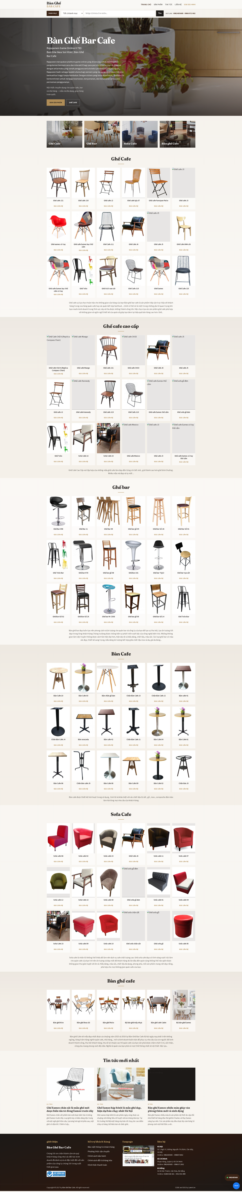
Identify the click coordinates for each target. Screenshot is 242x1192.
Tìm (160, 13)
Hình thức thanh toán (97, 1164)
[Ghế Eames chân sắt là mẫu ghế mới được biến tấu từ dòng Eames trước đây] (70, 1084)
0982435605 (178, 13)
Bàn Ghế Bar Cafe (68, 1187)
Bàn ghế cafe (121, 981)
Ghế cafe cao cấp (121, 326)
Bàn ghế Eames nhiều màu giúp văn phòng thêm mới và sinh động (169, 1109)
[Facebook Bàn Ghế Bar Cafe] (138, 1155)
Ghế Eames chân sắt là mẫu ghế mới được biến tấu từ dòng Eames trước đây (70, 1109)
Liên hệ (178, 4)
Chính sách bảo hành (97, 1156)
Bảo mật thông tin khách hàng (101, 1146)
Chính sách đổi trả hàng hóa (100, 1160)
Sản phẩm (158, 4)
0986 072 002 (190, 13)
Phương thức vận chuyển (99, 1151)
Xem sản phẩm (56, 102)
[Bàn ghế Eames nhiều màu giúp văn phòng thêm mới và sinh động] (171, 1084)
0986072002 (178, 1155)
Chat (236, 1185)
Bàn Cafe (121, 654)
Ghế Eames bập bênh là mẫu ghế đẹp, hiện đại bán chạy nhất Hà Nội (119, 1109)
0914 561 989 (180, 1174)
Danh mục (53, 13)
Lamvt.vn (192, 1187)
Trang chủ (146, 4)
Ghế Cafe (73, 102)
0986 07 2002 (179, 1164)
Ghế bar (121, 487)
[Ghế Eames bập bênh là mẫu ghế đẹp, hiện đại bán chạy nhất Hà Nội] (121, 1084)
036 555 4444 (189, 4)
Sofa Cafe (121, 814)
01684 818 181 (169, 1174)
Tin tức (168, 4)
